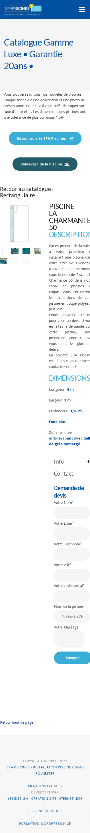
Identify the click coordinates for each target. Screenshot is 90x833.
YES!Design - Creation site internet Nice (45, 798)
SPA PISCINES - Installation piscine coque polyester (45, 770)
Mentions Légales (45, 786)
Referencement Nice (45, 811)
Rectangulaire (17, 195)
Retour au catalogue (26, 188)
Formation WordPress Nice (45, 823)
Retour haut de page (16, 722)
